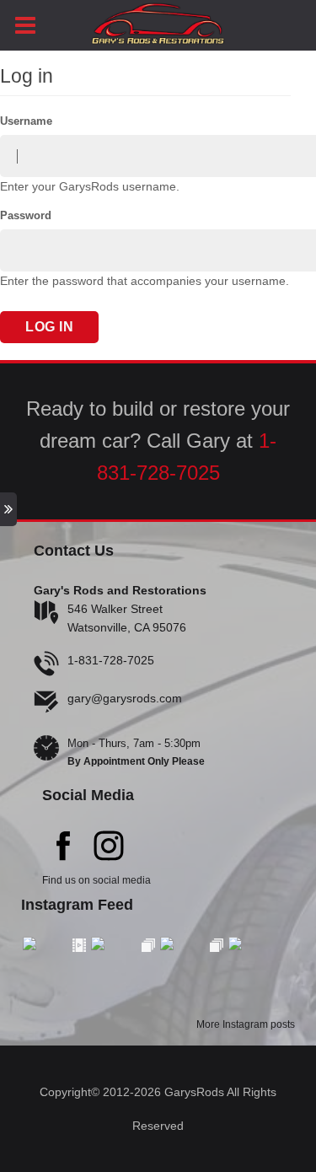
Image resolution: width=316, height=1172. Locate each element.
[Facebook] (63, 848)
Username (26, 121)
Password (25, 215)
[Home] (158, 21)
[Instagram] (109, 848)
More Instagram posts (245, 1024)
